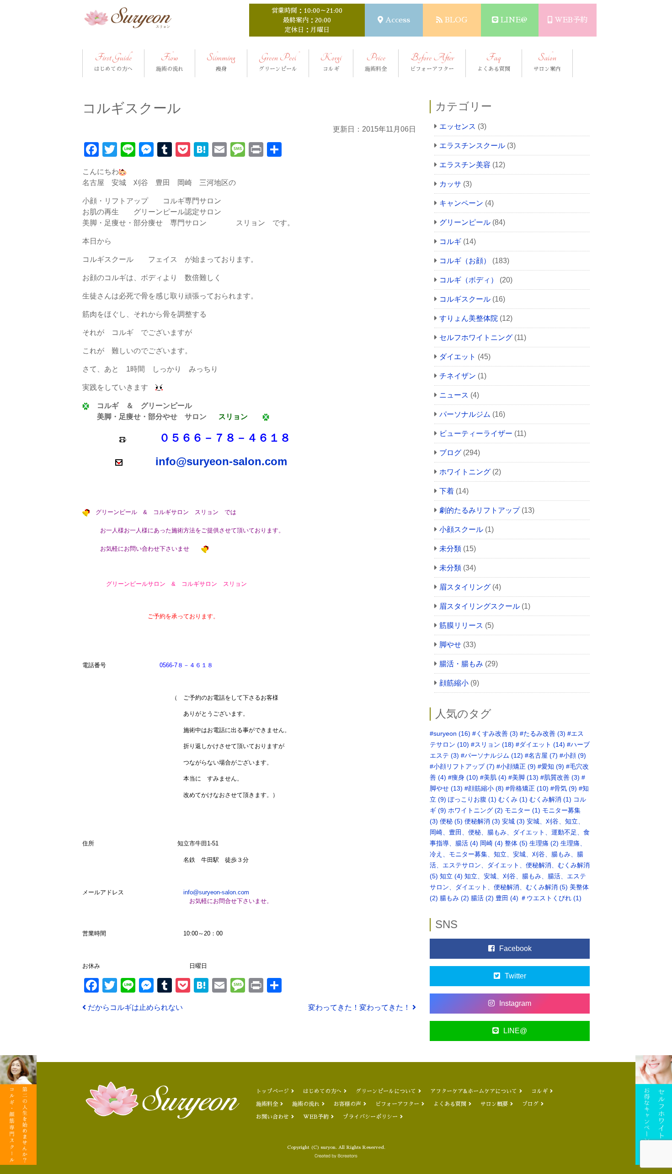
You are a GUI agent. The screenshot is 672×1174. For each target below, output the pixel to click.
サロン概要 (494, 1104)
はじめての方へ (322, 1091)
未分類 (450, 548)
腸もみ (454, 898)
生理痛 (544, 843)
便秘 (451, 821)
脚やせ (450, 644)
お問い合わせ (272, 1117)
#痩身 (463, 777)
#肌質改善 (560, 777)
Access (397, 20)
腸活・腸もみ (461, 664)
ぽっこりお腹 (472, 799)
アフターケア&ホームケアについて (473, 1091)
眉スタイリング (465, 587)
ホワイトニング (465, 472)
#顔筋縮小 (484, 788)
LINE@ (514, 20)
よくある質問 (449, 1104)
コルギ (450, 241)
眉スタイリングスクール (479, 606)
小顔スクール (461, 529)
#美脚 (523, 777)
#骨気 (563, 788)
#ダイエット (540, 744)
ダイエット (457, 357)
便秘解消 (482, 821)
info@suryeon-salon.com (216, 892)
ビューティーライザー (475, 433)
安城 (513, 821)
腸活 (482, 898)
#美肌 (493, 777)
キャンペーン (461, 203)
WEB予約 (571, 20)
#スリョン (492, 744)
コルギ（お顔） (465, 261)
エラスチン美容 (465, 165)
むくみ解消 (550, 799)
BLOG (456, 20)
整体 (516, 843)
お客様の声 (347, 1104)
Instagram (515, 1003)
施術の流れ (306, 1104)
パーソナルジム (465, 414)
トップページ (272, 1091)
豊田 (507, 898)
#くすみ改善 (495, 733)
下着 (446, 491)
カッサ (450, 184)
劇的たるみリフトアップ (479, 510)
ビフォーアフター (397, 1104)
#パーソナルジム (492, 755)
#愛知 (551, 766)
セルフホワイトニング (475, 337)
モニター (522, 810)
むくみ (513, 799)
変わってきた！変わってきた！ (360, 1007)
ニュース (454, 395)
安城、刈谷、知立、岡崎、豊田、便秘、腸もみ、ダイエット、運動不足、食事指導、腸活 (510, 832)
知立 (451, 876)
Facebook (515, 948)
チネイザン (457, 376)
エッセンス (457, 126)
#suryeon (450, 733)
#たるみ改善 (542, 733)
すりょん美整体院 (468, 318)
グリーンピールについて (386, 1091)
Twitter (515, 976)
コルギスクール (465, 299)
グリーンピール (465, 222)
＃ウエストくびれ (550, 898)
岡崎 (491, 843)
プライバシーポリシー (370, 1117)
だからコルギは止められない (134, 1007)
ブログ (450, 453)
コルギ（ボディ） (468, 280)
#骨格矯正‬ (527, 788)
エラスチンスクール (472, 145)
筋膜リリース (461, 625)
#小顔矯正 (516, 766)
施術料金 (267, 1104)
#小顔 (573, 755)
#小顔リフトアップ (462, 766)
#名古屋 (541, 755)
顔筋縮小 (454, 683)
